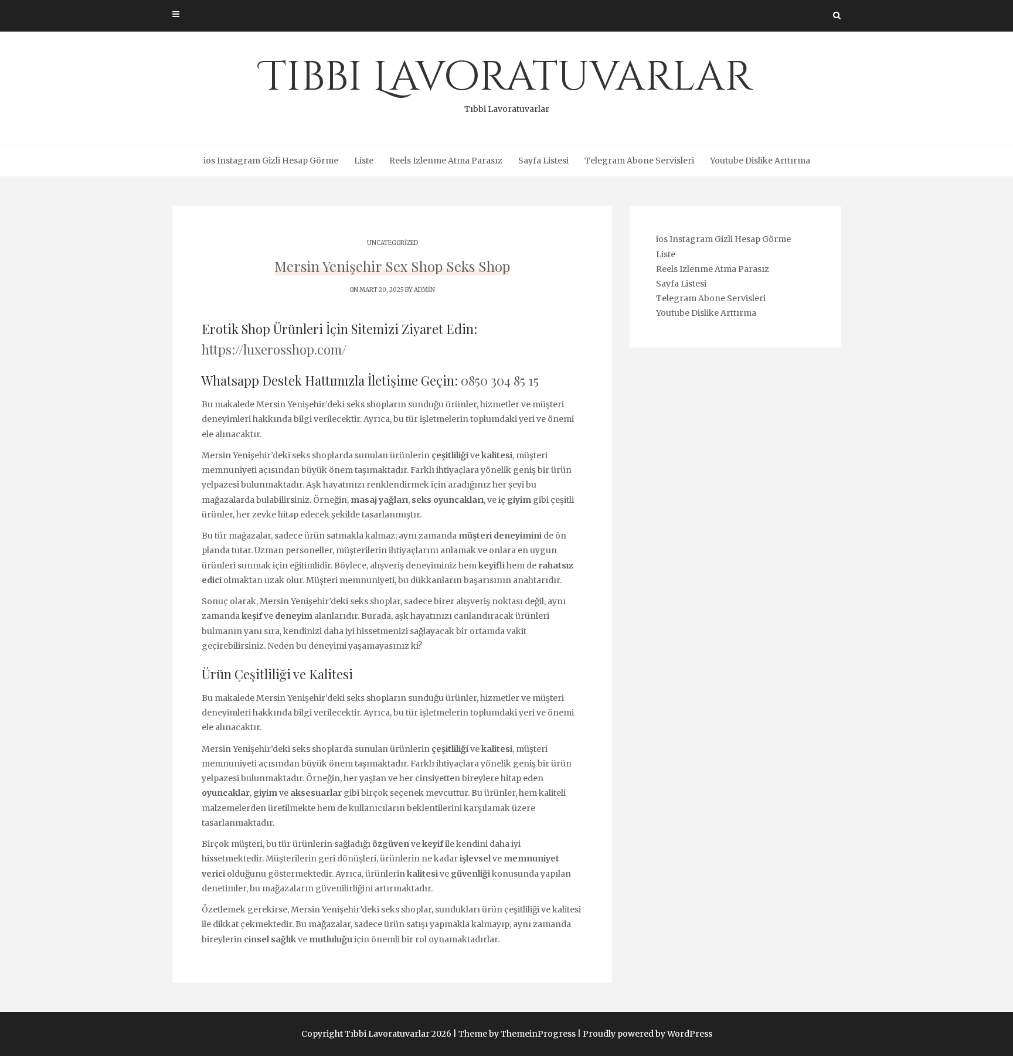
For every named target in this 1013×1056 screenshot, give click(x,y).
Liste (363, 160)
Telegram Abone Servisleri (639, 160)
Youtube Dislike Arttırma (760, 160)
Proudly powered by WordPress (647, 1033)
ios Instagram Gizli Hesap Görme (270, 160)
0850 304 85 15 (500, 380)
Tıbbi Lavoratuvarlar (507, 82)
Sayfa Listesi (543, 160)
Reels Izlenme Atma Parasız (445, 160)
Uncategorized (392, 243)
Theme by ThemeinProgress (517, 1033)
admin (424, 290)
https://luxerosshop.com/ (274, 349)
